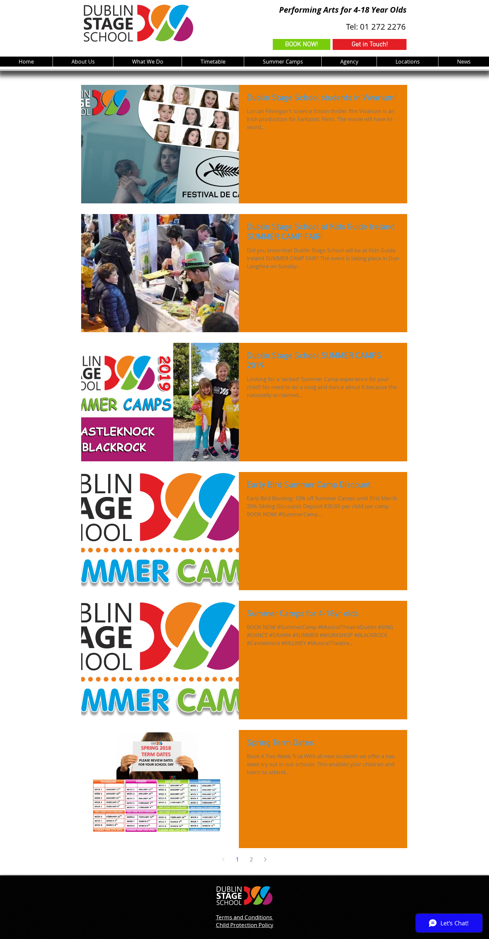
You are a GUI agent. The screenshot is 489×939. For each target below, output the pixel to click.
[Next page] (265, 859)
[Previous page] (223, 859)
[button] (147, 62)
